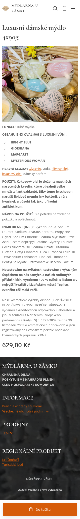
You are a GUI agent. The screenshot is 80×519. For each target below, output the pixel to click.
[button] (55, 8)
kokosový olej (12, 174)
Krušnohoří (10, 459)
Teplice (7, 433)
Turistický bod (12, 464)
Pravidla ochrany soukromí (22, 406)
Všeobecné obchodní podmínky (25, 411)
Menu (73, 8)
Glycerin (35, 169)
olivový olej (60, 169)
